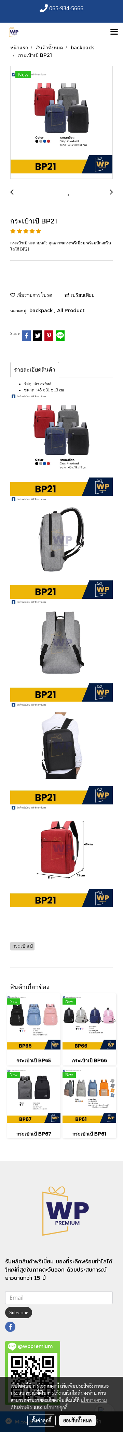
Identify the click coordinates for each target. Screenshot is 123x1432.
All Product (71, 310)
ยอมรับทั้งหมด (77, 1420)
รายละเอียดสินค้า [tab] (34, 370)
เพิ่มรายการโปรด (33, 295)
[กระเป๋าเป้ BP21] (61, 122)
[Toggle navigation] (114, 32)
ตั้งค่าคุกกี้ (41, 1420)
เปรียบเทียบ (82, 295)
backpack (41, 310)
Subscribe (18, 1312)
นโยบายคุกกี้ (56, 1407)
